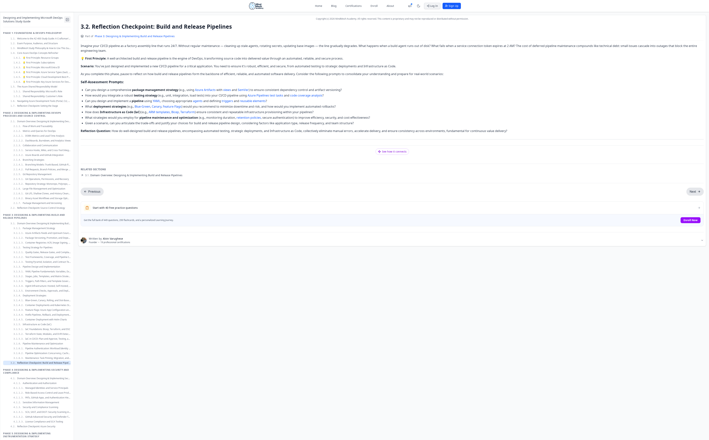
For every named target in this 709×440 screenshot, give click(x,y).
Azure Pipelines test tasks (265, 95)
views (227, 90)
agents (198, 101)
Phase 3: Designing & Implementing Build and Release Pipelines (135, 36)
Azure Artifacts (205, 90)
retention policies (249, 118)
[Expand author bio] (702, 240)
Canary (156, 106)
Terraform (187, 112)
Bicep (175, 112)
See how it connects (394, 151)
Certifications (353, 6)
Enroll (374, 6)
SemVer (243, 90)
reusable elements (253, 101)
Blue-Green (142, 106)
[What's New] (409, 6)
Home (318, 6)
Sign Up (453, 6)
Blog (334, 6)
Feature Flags (172, 106)
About (390, 6)
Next (693, 191)
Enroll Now (691, 220)
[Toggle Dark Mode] (418, 6)
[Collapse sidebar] (67, 19)
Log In (434, 6)
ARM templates (159, 112)
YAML (156, 101)
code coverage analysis (306, 95)
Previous (94, 191)
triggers (227, 101)
